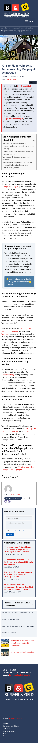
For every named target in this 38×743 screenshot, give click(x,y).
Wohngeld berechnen (9, 633)
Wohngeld (5, 334)
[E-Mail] (5, 501)
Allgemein (32, 82)
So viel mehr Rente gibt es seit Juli (23, 652)
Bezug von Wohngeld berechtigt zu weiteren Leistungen (18, 147)
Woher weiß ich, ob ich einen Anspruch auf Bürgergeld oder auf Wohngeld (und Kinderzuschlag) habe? (17, 165)
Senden (9, 534)
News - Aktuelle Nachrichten (16, 28)
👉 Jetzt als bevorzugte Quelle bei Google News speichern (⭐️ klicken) (18, 282)
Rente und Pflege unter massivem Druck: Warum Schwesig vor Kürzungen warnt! (18, 574)
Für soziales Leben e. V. (19, 675)
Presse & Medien (9, 731)
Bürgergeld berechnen (19, 613)
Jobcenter (27, 431)
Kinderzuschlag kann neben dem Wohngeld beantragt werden (18, 153)
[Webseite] (9, 501)
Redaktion (6, 729)
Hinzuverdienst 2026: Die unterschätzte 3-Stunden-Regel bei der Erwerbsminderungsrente (18, 586)
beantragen (6, 613)
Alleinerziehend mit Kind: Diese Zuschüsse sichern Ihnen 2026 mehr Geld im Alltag (18, 561)
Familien (31, 613)
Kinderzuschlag (7, 374)
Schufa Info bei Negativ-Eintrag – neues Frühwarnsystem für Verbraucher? (22, 643)
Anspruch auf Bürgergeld (13, 119)
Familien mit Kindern (25, 86)
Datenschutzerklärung (21, 530)
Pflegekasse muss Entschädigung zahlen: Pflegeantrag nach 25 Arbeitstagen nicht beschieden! (17, 549)
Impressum (7, 723)
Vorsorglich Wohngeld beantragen (14, 143)
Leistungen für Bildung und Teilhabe (13, 626)
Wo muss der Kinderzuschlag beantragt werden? (16, 158)
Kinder (4, 619)
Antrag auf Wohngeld (9, 187)
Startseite (4, 28)
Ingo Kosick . (12, 79)
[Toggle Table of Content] (32, 140)
